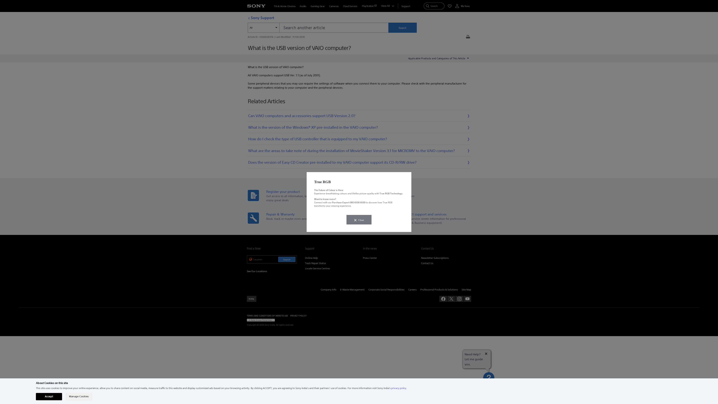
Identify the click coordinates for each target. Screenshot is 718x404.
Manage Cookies (79, 396)
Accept (49, 396)
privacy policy (398, 388)
